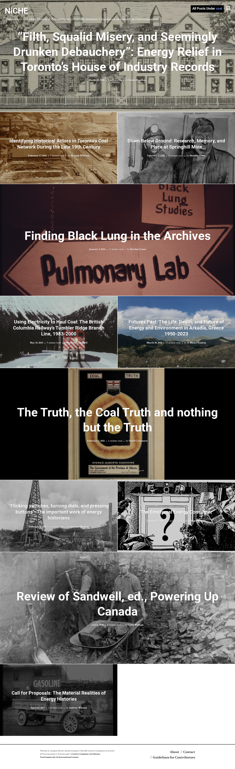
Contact (189, 752)
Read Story (117, 56)
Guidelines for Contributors (174, 757)
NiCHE (16, 11)
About (174, 752)
